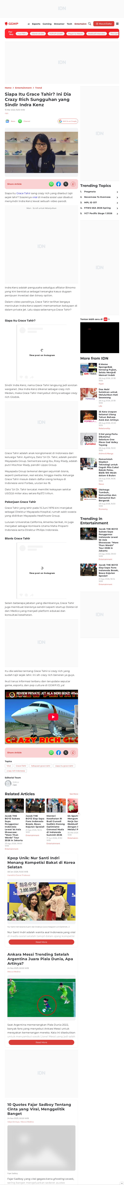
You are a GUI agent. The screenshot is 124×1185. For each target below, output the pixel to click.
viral (34, 197)
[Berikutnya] (78, 813)
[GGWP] (12, 24)
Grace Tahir (23, 193)
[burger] (117, 23)
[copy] (73, 184)
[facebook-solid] (58, 184)
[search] (89, 24)
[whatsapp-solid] (51, 184)
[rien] (8, 783)
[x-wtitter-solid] (65, 184)
